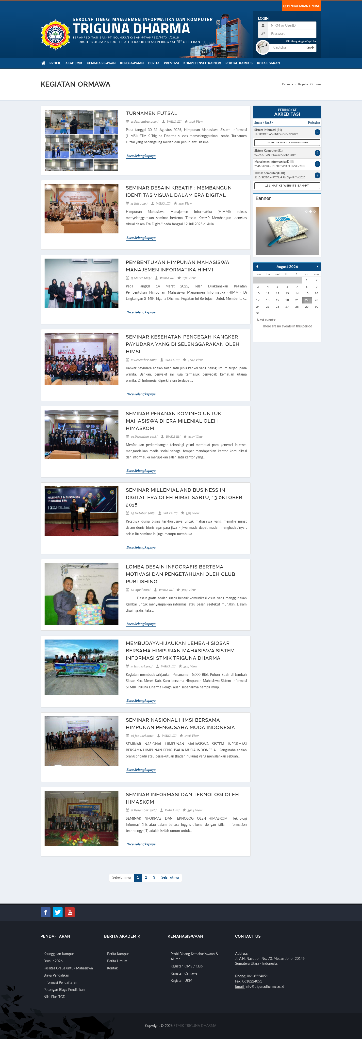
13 (287, 293)
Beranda (287, 84)
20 (287, 300)
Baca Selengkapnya (140, 155)
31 (258, 313)
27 (287, 306)
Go (309, 47)
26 (277, 306)
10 (258, 293)
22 (307, 300)
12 (277, 293)
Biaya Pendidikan (56, 975)
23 (316, 300)
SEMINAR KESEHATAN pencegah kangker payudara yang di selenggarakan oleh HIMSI (183, 344)
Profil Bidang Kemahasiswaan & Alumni (194, 956)
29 (307, 306)
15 (307, 293)
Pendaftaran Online (303, 6)
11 (267, 293)
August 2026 (287, 267)
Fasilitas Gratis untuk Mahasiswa (68, 968)
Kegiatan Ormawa (184, 973)
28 (297, 306)
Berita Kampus (118, 954)
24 (258, 306)
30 (316, 306)
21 (297, 300)
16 (316, 293)
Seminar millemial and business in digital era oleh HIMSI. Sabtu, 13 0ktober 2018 (184, 497)
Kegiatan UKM (181, 980)
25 (267, 306)
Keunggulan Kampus (59, 954)
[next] (317, 266)
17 (258, 300)
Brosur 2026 (53, 961)
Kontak (112, 968)
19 (277, 300)
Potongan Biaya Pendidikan (64, 990)
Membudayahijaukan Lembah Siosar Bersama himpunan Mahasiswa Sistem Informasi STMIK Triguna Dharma (180, 650)
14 (297, 293)
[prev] (257, 266)
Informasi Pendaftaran (60, 982)
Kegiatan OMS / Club (187, 966)
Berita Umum (117, 961)
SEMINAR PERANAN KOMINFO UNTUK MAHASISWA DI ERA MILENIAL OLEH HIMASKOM (173, 421)
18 (267, 300)
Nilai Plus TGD (55, 997)
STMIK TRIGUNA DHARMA (195, 1026)
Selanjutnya (170, 877)
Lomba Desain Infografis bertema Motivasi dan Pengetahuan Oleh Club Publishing (180, 574)
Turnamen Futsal (152, 113)
